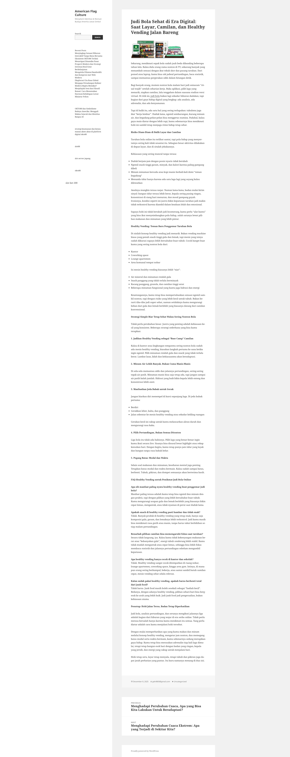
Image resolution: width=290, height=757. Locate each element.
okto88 (78, 170)
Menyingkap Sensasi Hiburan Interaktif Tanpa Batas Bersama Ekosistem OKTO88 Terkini (88, 56)
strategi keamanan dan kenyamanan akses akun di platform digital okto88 (88, 132)
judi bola (155, 95)
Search (78, 33)
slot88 (77, 146)
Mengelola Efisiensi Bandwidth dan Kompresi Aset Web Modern (88, 75)
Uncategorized (180, 681)
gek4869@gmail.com (161, 681)
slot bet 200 (71, 182)
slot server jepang (82, 158)
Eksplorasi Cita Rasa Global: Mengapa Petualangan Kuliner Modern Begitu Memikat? (88, 83)
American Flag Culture (86, 13)
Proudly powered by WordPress (145, 751)
